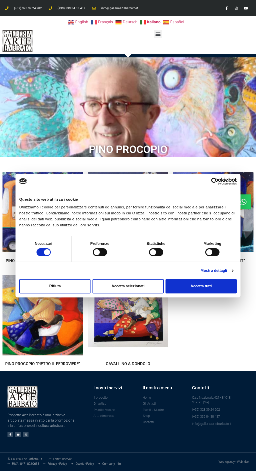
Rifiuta (55, 286)
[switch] (100, 252)
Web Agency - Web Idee (233, 462)
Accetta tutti (201, 286)
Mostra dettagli (213, 270)
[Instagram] (236, 8)
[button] (158, 34)
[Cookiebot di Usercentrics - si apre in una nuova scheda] (215, 181)
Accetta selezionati (128, 286)
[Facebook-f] (226, 8)
